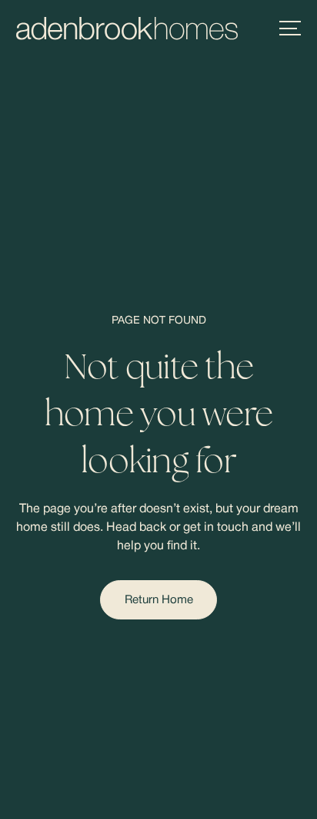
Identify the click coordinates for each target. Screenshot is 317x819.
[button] (290, 28)
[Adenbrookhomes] (127, 28)
